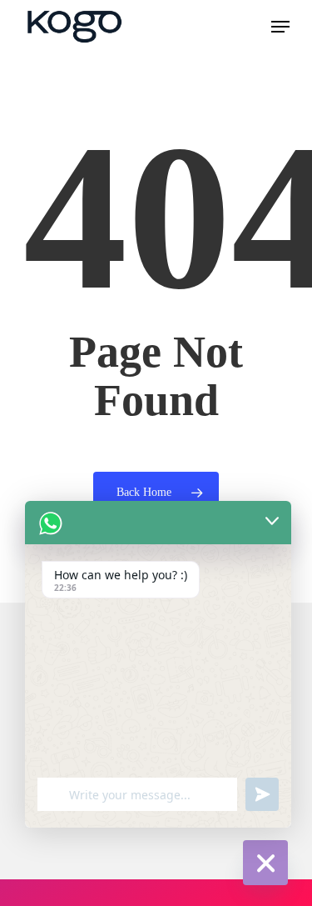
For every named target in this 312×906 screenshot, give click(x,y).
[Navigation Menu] (280, 26)
